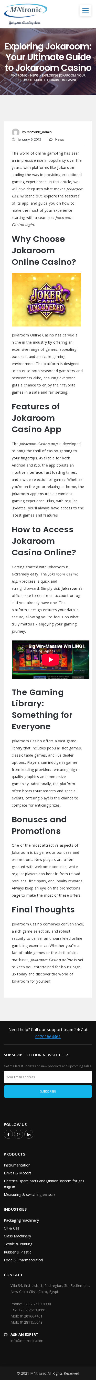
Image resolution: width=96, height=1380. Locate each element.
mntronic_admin (39, 132)
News (59, 139)
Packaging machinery (21, 1220)
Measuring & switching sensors (30, 1194)
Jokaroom (70, 588)
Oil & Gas (11, 1228)
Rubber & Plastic (17, 1252)
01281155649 (31, 1322)
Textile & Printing (18, 1243)
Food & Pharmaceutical (23, 1260)
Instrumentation (17, 1165)
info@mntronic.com (26, 1340)
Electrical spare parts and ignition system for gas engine (44, 1183)
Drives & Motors (17, 1173)
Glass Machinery (17, 1236)
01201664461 (48, 1036)
